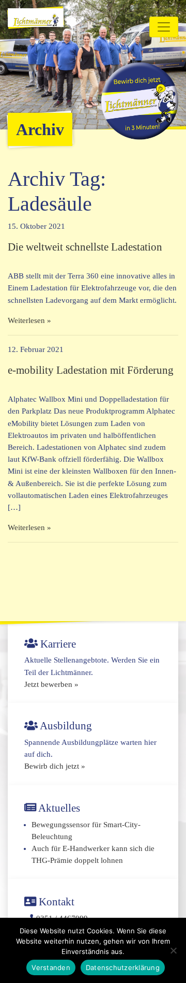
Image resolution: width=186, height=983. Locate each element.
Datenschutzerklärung (123, 967)
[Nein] (173, 950)
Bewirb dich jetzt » (54, 766)
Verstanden (51, 967)
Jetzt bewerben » (51, 684)
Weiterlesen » (29, 320)
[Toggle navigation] (163, 27)
